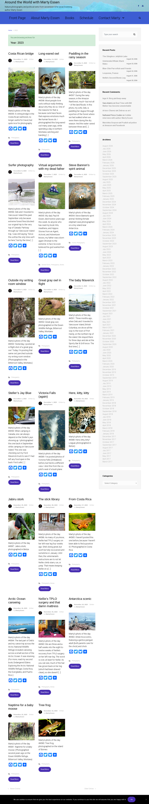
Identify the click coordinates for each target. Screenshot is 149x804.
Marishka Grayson (111, 123)
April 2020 (107, 358)
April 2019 (107, 392)
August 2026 (108, 146)
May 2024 (107, 221)
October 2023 (108, 241)
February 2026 (108, 163)
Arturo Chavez (109, 110)
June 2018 (107, 420)
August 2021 (108, 313)
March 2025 (107, 193)
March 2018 (107, 428)
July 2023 (106, 249)
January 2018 (108, 434)
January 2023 (108, 266)
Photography (15, 138)
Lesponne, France (110, 73)
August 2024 (108, 213)
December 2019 (109, 369)
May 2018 (107, 422)
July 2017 (106, 450)
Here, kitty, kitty (79, 393)
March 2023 (107, 260)
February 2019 (108, 397)
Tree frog (45, 705)
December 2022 (109, 269)
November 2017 (109, 439)
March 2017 (107, 462)
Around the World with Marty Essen (32, 2)
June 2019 (107, 386)
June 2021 (107, 319)
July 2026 (106, 149)
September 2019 (109, 378)
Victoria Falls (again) (47, 394)
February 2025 (108, 196)
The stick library (49, 499)
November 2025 (109, 171)
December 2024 (109, 202)
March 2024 (107, 227)
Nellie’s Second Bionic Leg (114, 78)
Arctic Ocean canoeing (16, 600)
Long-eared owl (49, 53)
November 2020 (109, 339)
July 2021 (106, 316)
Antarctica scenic (80, 598)
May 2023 (107, 255)
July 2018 (106, 417)
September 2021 (109, 311)
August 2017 (108, 448)
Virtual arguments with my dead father (51, 166)
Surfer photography (21, 165)
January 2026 (108, 165)
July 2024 (106, 216)
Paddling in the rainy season (78, 55)
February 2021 (108, 330)
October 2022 (108, 274)
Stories (62, 265)
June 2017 (107, 453)
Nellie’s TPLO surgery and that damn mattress (49, 602)
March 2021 (107, 327)
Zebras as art (124, 110)
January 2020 (108, 367)
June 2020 (107, 353)
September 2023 (109, 244)
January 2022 (108, 300)
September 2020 (109, 344)
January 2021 (108, 333)
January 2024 (108, 232)
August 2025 (108, 179)
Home (10, 30)
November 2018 (109, 406)
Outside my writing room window (20, 282)
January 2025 (108, 199)
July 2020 (106, 350)
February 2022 (108, 297)
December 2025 (109, 168)
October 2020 (108, 341)
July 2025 (106, 182)
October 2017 (108, 442)
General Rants (46, 265)
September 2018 (109, 411)
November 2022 (109, 272)
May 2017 (107, 456)
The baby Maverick (81, 280)
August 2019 (108, 381)
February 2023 (108, 263)
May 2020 (107, 355)
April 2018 (107, 425)
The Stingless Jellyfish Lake (115, 56)
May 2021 (107, 322)
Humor (74, 243)
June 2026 (107, 151)
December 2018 (109, 403)
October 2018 (108, 408)
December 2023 (109, 235)
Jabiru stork (16, 499)
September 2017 (109, 445)
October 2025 (108, 174)
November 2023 (109, 238)
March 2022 (107, 294)
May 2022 (107, 288)
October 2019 (108, 375)
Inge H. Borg (108, 98)
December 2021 (109, 302)
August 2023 (108, 246)
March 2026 (107, 160)
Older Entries (89, 789)
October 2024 (108, 207)
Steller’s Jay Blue (19, 393)
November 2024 (109, 205)
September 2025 (109, 177)
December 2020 (109, 336)
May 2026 (107, 154)
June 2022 (107, 286)
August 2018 (108, 414)
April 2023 (107, 258)
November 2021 (109, 305)
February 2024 (108, 230)
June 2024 (107, 218)
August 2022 (108, 280)
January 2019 (108, 400)
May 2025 (107, 188)
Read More (14, 143)
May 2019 (107, 389)
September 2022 (109, 277)
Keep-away (121, 98)
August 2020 (108, 347)
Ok (132, 799)
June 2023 (107, 252)
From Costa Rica (80, 499)
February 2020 (108, 364)
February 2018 (108, 431)
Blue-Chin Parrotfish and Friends (117, 68)
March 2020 (107, 361)
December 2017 (109, 436)
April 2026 (107, 157)
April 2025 (107, 191)
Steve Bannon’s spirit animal (79, 166)
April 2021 (107, 325)
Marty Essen (19, 62)
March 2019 (107, 395)
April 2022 (107, 291)
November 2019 (109, 372)
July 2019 (106, 383)
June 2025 (107, 185)
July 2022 (106, 283)
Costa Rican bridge (21, 53)
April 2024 (107, 224)
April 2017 (107, 459)
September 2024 (109, 210)
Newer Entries (15, 789)
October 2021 (108, 308)
